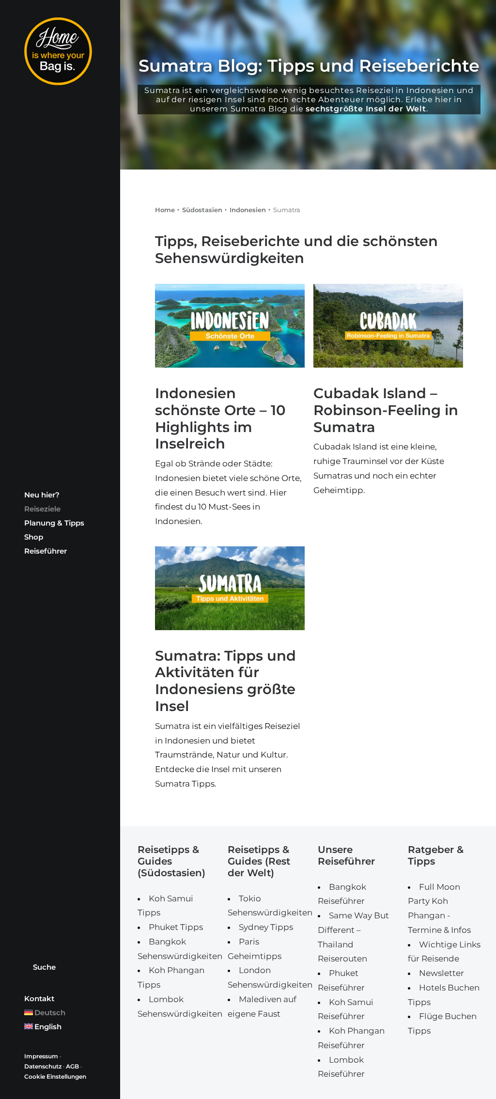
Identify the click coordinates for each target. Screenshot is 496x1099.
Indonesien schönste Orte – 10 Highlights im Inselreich (220, 418)
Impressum (41, 1056)
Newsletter (441, 973)
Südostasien (202, 210)
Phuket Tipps (176, 927)
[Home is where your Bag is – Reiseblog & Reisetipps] (59, 51)
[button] (230, 326)
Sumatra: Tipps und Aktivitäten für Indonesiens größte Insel (225, 680)
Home (165, 210)
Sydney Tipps (266, 927)
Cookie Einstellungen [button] (55, 1076)
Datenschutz (43, 1066)
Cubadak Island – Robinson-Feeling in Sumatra (385, 410)
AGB (72, 1066)
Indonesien (248, 210)
